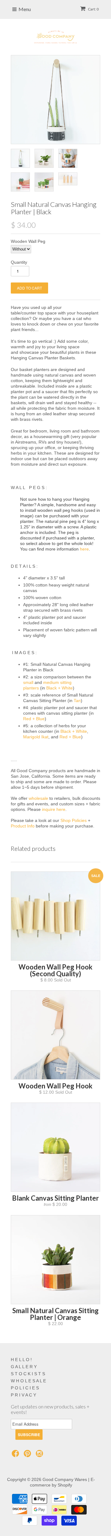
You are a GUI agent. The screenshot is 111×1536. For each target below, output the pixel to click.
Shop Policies (73, 820)
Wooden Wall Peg (28, 241)
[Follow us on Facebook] (16, 1455)
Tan (77, 700)
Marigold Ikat (35, 736)
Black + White (59, 687)
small (28, 682)
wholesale (38, 798)
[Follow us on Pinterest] (28, 1455)
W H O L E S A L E (28, 1380)
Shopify (65, 1485)
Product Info (23, 825)
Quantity (19, 262)
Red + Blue (34, 718)
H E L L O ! (21, 1359)
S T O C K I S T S (28, 1373)
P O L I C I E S (25, 1387)
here (84, 549)
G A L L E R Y (24, 1366)
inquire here (53, 809)
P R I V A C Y (23, 1394)
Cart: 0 (93, 9)
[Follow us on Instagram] (40, 1455)
